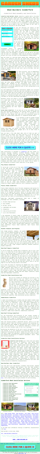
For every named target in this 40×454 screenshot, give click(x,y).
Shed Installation (19, 417)
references (3, 104)
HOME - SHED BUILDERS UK (20, 439)
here (2, 377)
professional (15, 89)
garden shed (34, 110)
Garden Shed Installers (25, 414)
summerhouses (33, 302)
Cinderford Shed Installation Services (15, 380)
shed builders (10, 159)
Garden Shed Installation (7, 417)
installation (4, 61)
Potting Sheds (4, 418)
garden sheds (8, 356)
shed (8, 49)
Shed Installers (34, 418)
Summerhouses (4, 420)
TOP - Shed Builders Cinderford (9, 433)
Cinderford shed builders (16, 340)
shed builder (28, 38)
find (5, 365)
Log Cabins (15, 414)
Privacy (38, 443)
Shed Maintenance (14, 420)
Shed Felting (35, 413)
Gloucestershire (22, 360)
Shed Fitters (28, 417)
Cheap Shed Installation (28, 422)
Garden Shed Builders (6, 414)
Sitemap (2, 443)
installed (3, 172)
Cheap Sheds (35, 414)
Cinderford (24, 151)
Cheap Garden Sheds (10, 413)
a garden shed (28, 16)
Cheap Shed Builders (6, 416)
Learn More (21, 453)
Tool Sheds (27, 413)
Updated (7, 443)
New (4, 443)
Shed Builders (19, 413)
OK (25, 453)
